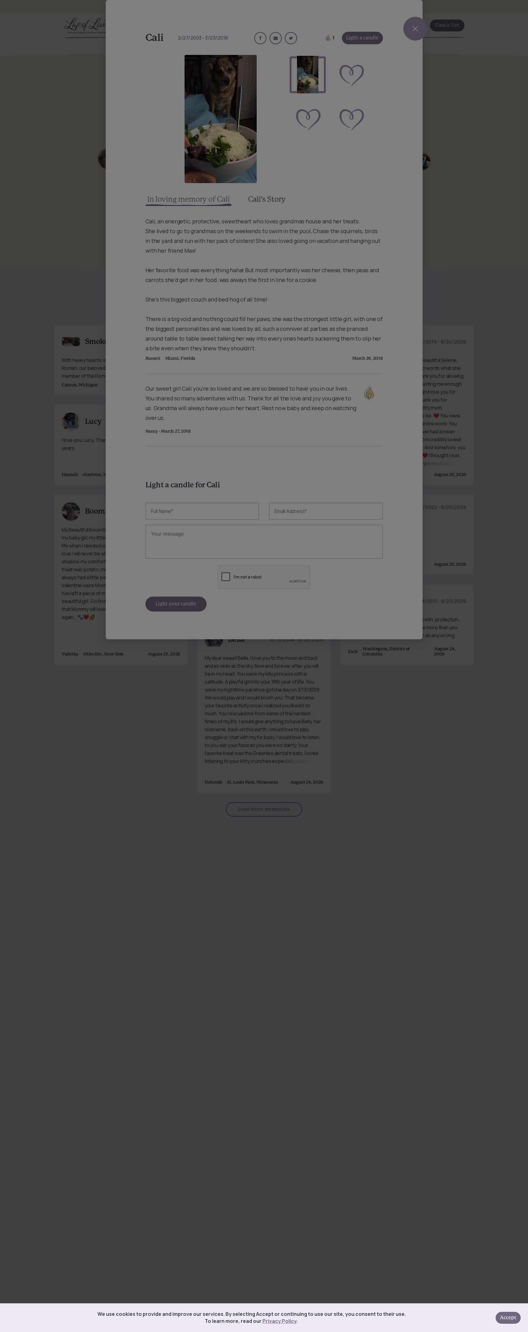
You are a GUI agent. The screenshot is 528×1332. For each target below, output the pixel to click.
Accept (508, 1317)
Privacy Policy (279, 1321)
